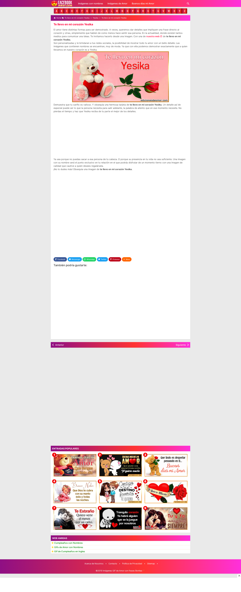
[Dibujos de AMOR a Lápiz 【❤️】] (120, 492)
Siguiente (181, 344)
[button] (56, 11)
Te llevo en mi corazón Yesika (73, 24)
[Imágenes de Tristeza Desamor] (120, 518)
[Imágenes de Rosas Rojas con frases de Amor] (166, 492)
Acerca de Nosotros (94, 563)
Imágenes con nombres (90, 3)
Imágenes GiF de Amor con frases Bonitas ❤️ (124, 570)
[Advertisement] (120, 135)
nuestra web (153, 36)
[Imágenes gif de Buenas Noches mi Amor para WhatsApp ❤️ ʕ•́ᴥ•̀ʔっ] (120, 465)
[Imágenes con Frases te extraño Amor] (75, 518)
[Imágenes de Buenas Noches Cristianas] (75, 492)
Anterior (59, 344)
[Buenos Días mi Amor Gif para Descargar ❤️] (166, 465)
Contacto (113, 563)
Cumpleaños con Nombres (68, 543)
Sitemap (151, 563)
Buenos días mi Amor (143, 3)
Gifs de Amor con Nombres (68, 547)
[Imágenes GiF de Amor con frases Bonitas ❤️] (62, 3)
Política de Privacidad (132, 563)
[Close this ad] (239, 576)
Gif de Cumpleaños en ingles (69, 551)
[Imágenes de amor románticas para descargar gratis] (166, 518)
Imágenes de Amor (117, 3)
